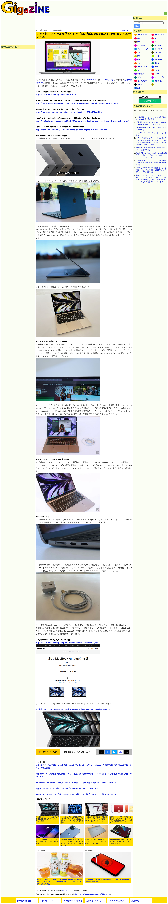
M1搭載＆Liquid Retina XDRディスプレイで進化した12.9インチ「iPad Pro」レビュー (121, 841)
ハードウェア (126, 30)
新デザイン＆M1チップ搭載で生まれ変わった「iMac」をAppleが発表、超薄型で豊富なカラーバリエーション (121, 820)
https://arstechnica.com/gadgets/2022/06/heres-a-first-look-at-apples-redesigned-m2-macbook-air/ (82, 121)
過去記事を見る (150, 101)
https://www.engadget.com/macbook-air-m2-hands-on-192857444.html (69, 112)
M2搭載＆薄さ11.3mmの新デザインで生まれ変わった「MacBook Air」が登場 (47, 819)
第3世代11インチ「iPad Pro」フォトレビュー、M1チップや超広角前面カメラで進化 (96, 841)
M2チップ (109, 80)
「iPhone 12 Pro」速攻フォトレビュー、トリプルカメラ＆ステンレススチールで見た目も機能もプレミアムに (72, 842)
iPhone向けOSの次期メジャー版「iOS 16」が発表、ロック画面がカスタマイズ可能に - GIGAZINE (77, 782)
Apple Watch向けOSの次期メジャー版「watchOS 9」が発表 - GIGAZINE (67, 788)
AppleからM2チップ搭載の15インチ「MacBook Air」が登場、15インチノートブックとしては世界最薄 (72, 820)
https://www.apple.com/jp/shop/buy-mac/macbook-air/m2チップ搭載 (67, 642)
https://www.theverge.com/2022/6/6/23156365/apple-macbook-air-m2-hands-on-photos (77, 103)
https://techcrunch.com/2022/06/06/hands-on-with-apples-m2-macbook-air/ (71, 130)
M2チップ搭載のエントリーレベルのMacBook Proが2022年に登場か (47, 841)
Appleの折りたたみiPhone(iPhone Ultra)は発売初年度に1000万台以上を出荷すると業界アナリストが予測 (151, 155)
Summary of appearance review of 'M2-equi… (92, 894)
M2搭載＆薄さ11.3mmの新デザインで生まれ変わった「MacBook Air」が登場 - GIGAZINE (74, 709)
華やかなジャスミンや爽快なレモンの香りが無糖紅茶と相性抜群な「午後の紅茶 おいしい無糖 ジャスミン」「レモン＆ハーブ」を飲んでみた (59, 881)
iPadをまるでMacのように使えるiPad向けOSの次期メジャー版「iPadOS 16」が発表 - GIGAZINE (76, 794)
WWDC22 (91, 80)
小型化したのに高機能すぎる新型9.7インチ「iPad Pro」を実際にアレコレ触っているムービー (96, 819)
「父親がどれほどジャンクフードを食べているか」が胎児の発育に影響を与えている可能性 (151, 162)
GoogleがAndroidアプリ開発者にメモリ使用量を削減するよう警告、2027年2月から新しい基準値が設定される (151, 170)
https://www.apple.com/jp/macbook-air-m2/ (56, 94)
